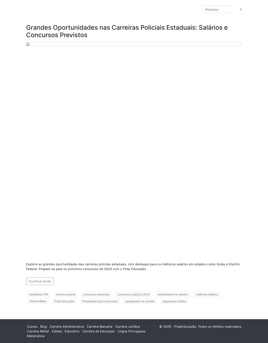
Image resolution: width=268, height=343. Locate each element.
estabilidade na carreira (173, 294)
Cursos (32, 326)
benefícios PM (39, 294)
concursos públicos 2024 (134, 294)
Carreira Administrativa (67, 326)
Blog (43, 326)
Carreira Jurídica (127, 326)
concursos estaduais (96, 294)
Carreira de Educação (98, 331)
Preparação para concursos (100, 301)
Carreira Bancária (99, 326)
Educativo (72, 331)
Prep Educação (64, 301)
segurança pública (174, 301)
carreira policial (65, 294)
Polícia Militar (38, 301)
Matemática (36, 336)
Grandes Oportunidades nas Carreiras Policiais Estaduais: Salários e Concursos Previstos (127, 31)
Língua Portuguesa (131, 331)
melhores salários (207, 294)
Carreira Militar (38, 331)
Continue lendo (40, 281)
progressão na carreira (140, 301)
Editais (57, 331)
